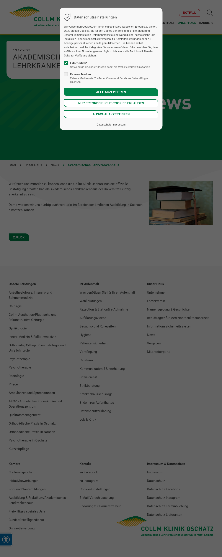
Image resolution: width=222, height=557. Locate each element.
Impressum (119, 124)
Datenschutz (103, 124)
